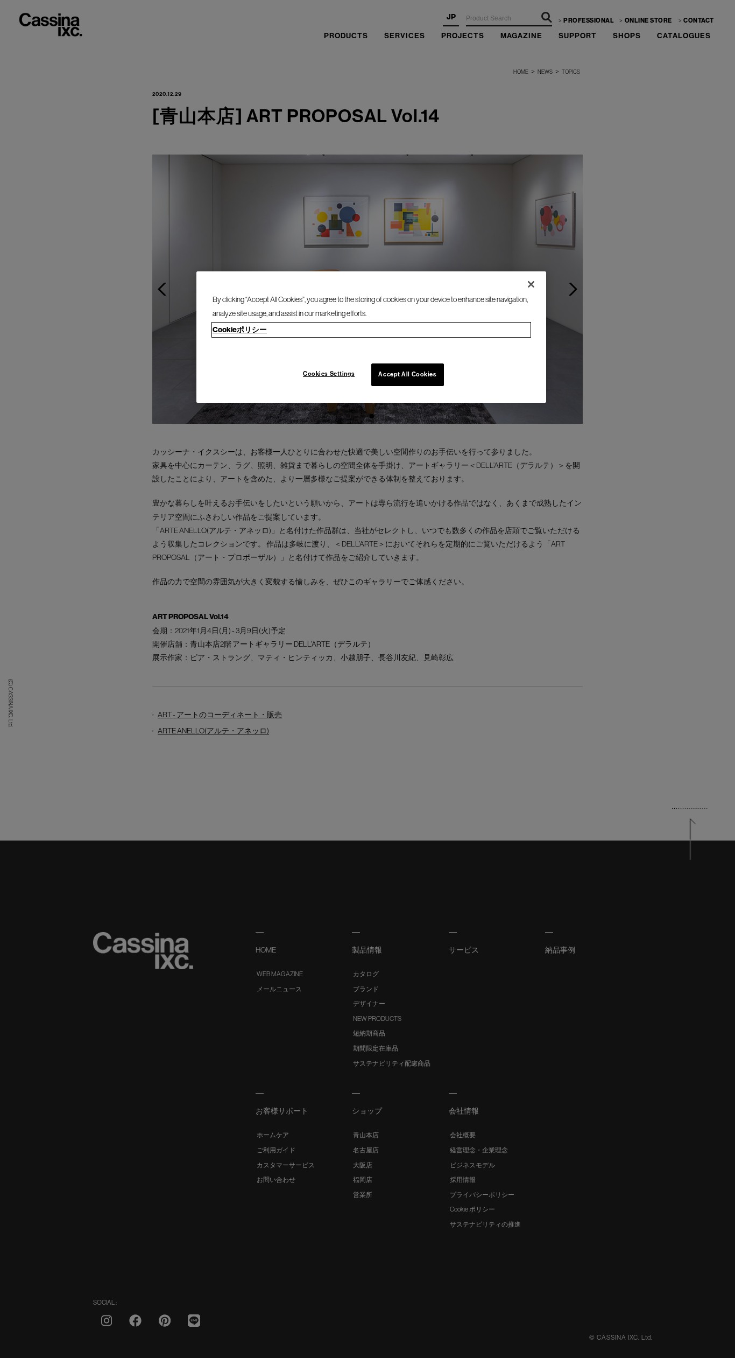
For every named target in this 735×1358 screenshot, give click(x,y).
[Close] (531, 284)
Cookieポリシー (240, 329)
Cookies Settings (329, 373)
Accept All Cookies (407, 374)
